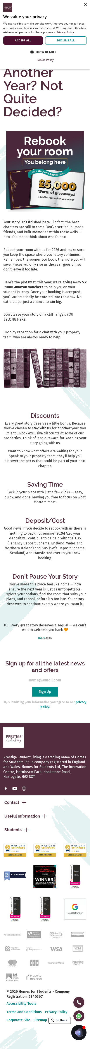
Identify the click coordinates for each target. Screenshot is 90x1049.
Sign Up (45, 692)
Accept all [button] (23, 40)
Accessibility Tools (21, 1003)
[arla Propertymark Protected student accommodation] (78, 934)
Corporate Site (18, 1020)
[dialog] (45, 34)
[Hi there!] (79, 1032)
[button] (45, 52)
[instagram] (24, 788)
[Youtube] (14, 788)
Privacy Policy (56, 1012)
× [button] (85, 4)
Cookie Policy (45, 60)
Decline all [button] (66, 40)
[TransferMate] (56, 962)
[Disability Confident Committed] (56, 934)
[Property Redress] (34, 977)
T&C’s (41, 638)
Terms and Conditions (24, 1012)
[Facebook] (5, 788)
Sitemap (40, 1020)
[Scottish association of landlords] (12, 977)
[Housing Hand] (78, 962)
